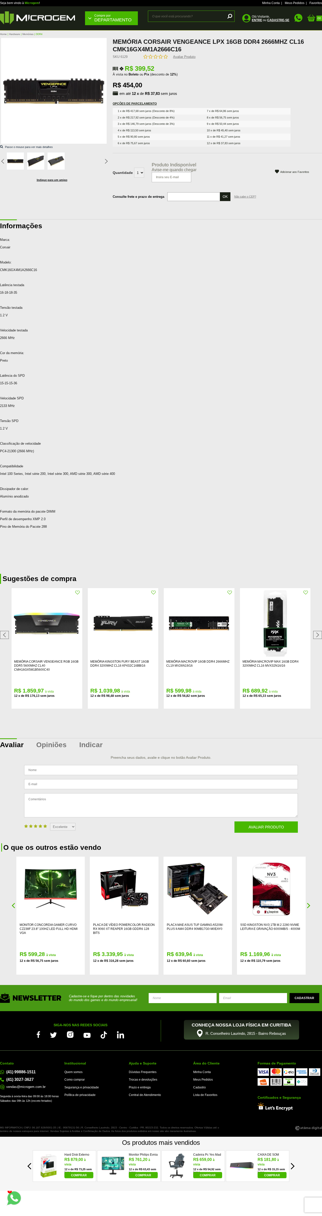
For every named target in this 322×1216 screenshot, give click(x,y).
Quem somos (73, 1072)
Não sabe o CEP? (245, 196)
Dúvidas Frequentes (142, 1072)
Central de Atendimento (145, 1095)
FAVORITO (77, 592)
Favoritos (315, 3)
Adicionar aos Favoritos (294, 171)
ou (270, 20)
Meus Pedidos (294, 3)
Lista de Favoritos (205, 1095)
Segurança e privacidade (81, 1087)
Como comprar (74, 1079)
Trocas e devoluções (143, 1079)
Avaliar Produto (184, 57)
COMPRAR (79, 1175)
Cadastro (199, 1087)
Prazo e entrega (140, 1087)
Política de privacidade (80, 1095)
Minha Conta (271, 3)
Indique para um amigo (52, 179)
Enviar (304, 998)
